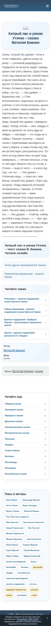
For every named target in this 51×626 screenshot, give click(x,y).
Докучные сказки (14, 421)
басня (33, 562)
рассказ (34, 590)
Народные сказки (14, 415)
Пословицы (11, 462)
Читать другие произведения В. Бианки (25, 265)
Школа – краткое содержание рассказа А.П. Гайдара (19, 334)
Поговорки (10, 468)
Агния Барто (11, 500)
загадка (9, 573)
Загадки (9, 444)
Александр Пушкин (31, 500)
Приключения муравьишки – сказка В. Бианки (24, 275)
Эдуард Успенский (32, 556)
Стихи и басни (12, 450)
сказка (39, 371)
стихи (34, 595)
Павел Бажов (12, 545)
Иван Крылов (12, 522)
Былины (9, 456)
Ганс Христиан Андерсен (17, 517)
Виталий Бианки (14, 350)
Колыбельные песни (16, 474)
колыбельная (24, 573)
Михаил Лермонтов (15, 534)
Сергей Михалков (32, 550)
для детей (37, 567)
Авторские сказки (14, 409)
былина (24, 567)
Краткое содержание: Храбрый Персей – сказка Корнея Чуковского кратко (22, 322)
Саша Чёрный (12, 550)
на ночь (33, 584)
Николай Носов (34, 539)
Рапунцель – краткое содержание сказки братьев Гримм (21, 300)
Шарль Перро (12, 556)
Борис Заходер (29, 506)
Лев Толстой (33, 528)
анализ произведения (16, 562)
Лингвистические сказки (17, 427)
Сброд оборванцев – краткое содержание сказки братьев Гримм (22, 310)
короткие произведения (17, 578)
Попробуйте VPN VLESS (28, 619)
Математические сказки (17, 433)
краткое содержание (15, 584)
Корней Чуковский (14, 528)
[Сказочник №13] (11, 6)
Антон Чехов (12, 506)
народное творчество (16, 590)
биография (11, 567)
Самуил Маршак (30, 545)
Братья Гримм (12, 511)
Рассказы (10, 439)
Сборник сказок (13, 404)
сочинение (22, 595)
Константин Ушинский (33, 522)
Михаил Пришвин (14, 539)
